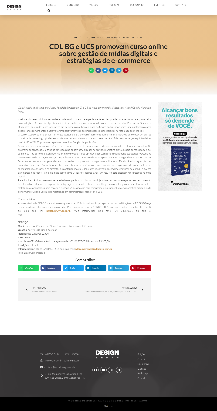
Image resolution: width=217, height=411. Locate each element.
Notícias (114, 5)
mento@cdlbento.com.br (98, 248)
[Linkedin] (119, 370)
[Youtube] (103, 370)
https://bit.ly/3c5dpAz (58, 210)
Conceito (73, 5)
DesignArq (137, 5)
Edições (51, 5)
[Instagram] (111, 370)
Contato (180, 5)
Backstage (142, 373)
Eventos (159, 5)
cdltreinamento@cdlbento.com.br (41, 214)
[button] (48, 10)
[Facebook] (95, 370)
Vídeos (93, 5)
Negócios (81, 37)
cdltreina (80, 248)
